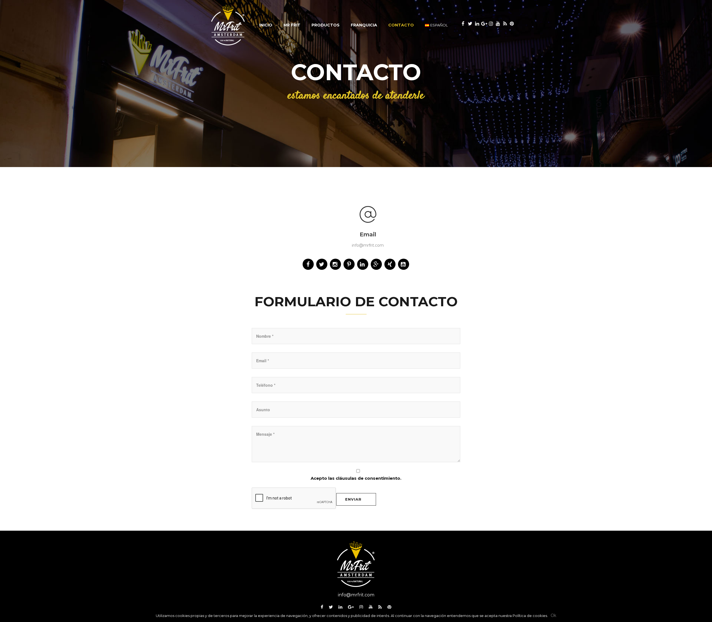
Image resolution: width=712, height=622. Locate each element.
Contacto (401, 25)
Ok (553, 615)
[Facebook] (322, 607)
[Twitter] (331, 607)
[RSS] (380, 607)
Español (439, 25)
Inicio (265, 25)
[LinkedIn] (340, 607)
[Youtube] (370, 607)
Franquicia (364, 25)
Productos (326, 25)
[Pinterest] (389, 607)
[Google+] (351, 607)
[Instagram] (361, 607)
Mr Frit (291, 25)
